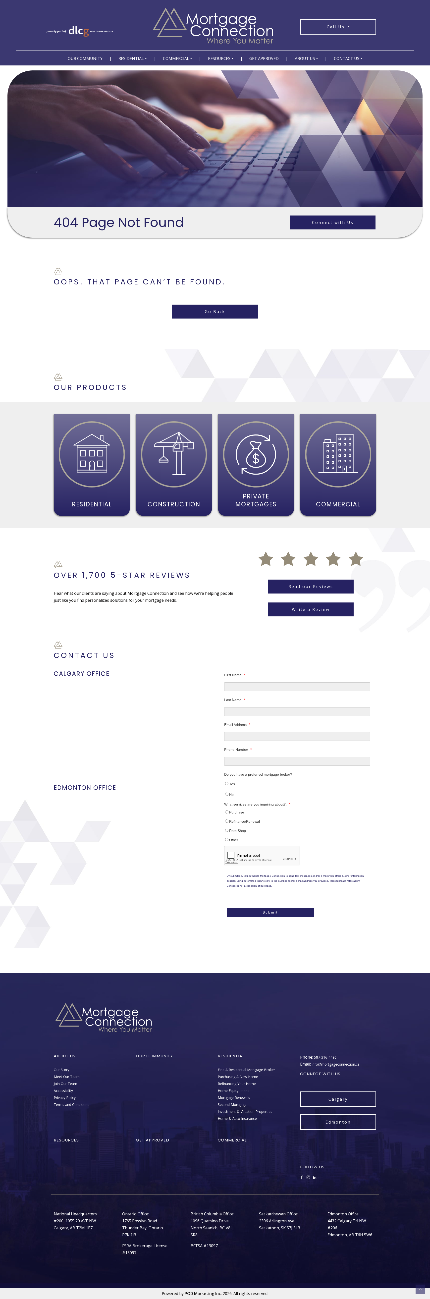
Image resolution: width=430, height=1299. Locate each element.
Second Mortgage (232, 1104)
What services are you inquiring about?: (257, 804)
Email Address (237, 725)
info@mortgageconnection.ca (336, 1064)
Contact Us (346, 58)
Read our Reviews (310, 586)
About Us (305, 58)
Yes (232, 784)
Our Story (61, 1069)
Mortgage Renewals (234, 1097)
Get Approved (264, 58)
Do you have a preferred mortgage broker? (258, 774)
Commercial (176, 58)
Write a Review (311, 609)
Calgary (338, 1099)
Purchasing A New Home (238, 1076)
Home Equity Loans (233, 1090)
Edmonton (338, 1122)
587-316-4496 (325, 1057)
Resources (219, 58)
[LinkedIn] (315, 1177)
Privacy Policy (65, 1097)
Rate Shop (237, 831)
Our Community (85, 58)
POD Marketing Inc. (203, 1293)
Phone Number (238, 750)
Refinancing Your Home (237, 1083)
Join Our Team (65, 1083)
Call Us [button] (336, 27)
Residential (131, 58)
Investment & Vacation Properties (245, 1111)
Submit (270, 912)
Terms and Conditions (71, 1104)
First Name (234, 675)
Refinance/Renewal (244, 821)
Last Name (234, 700)
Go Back (215, 311)
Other (233, 840)
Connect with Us (333, 222)
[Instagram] (308, 1177)
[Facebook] (302, 1177)
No (231, 795)
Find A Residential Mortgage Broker (246, 1069)
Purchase (236, 812)
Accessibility (63, 1090)
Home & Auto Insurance (237, 1118)
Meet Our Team (67, 1076)
